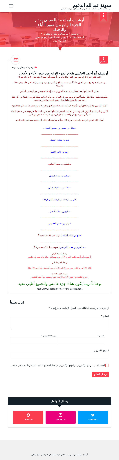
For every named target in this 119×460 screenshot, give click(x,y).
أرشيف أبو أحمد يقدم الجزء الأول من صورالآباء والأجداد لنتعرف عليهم (59, 257)
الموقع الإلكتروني (101, 350)
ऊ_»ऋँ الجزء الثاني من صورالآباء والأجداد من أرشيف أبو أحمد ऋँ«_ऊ (59, 268)
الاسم (101, 335)
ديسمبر (104, 60)
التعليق (105, 316)
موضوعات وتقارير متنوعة (55, 33)
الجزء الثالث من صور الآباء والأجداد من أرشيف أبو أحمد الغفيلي (59, 277)
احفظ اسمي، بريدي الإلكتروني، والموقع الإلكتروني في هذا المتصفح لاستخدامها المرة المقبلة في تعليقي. (58, 365)
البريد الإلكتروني (49, 335)
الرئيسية (75, 33)
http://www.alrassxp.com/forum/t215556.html (59, 289)
